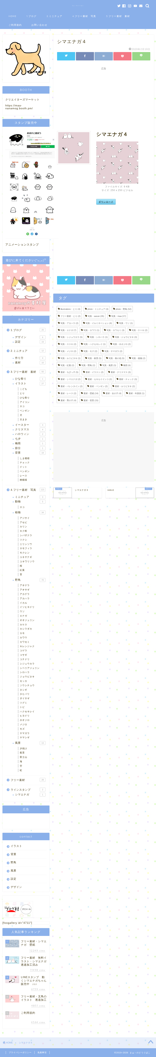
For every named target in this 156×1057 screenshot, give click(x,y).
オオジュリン (27, 620)
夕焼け (23, 748)
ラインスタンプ (27, 789)
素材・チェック (128, 379)
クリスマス (29, 429)
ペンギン (25, 410)
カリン (23, 526)
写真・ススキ (68, 344)
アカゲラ (25, 594)
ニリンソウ (26, 544)
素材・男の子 (68, 400)
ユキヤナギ (26, 557)
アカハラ (25, 598)
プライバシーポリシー (20, 1052)
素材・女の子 (113, 393)
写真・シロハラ (99, 337)
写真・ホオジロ (122, 344)
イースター (29, 424)
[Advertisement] (103, 98)
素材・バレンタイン (71, 386)
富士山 (23, 757)
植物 (29, 512)
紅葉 (22, 570)
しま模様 (25, 458)
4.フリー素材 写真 (84, 16)
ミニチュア (29, 497)
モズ (22, 729)
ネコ (22, 406)
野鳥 (29, 579)
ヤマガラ (25, 733)
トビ (22, 707)
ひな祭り (29, 378)
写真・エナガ (68, 330)
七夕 (29, 438)
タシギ (23, 689)
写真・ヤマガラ (113, 351)
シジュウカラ (27, 663)
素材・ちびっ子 (69, 372)
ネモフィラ (26, 548)
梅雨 (127, 365)
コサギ (23, 655)
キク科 (23, 531)
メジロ (23, 724)
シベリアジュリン (30, 668)
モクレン (25, 552)
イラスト (29, 383)
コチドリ (25, 659)
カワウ (23, 637)
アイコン (25, 402)
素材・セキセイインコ (100, 379)
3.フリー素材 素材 (118, 16)
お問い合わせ (39, 24)
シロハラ (25, 672)
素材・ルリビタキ (125, 386)
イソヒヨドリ (27, 607)
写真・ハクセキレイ (95, 344)
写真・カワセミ (115, 330)
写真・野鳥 (88, 365)
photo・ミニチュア (98, 309)
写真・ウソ (126, 323)
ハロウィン (29, 434)
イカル (23, 603)
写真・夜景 (94, 358)
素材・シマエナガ (70, 379)
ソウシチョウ (27, 685)
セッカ (23, 681)
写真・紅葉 (67, 365)
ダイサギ (25, 698)
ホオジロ (25, 720)
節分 (29, 448)
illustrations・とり (70, 309)
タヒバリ (25, 694)
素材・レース (68, 393)
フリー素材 (27, 780)
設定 (29, 341)
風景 (29, 742)
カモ (22, 633)
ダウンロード (106, 201)
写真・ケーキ (139, 330)
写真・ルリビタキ (70, 358)
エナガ (23, 615)
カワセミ (25, 642)
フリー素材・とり (70, 316)
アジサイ (25, 518)
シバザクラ (26, 535)
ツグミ (23, 702)
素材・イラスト (94, 372)
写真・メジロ (68, 351)
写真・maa (118, 316)
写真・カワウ (91, 330)
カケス (23, 624)
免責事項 (42, 1052)
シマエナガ (29, 794)
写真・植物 (138, 358)
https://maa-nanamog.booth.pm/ (19, 107)
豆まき (23, 419)
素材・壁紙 (91, 393)
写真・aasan (96, 316)
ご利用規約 (15, 24)
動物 (29, 501)
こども (23, 389)
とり (22, 393)
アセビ (23, 522)
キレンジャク (27, 646)
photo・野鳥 (123, 309)
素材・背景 (91, 400)
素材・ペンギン (99, 386)
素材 (29, 362)
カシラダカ (26, 628)
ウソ (22, 611)
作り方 (29, 358)
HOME (13, 16)
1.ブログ (32, 16)
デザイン (29, 337)
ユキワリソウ (27, 561)
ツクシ (23, 539)
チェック (25, 462)
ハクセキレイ (27, 711)
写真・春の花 (116, 358)
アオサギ (25, 589)
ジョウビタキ (27, 676)
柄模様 (23, 480)
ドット (23, 467)
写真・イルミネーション (99, 323)
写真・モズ (90, 351)
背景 (29, 452)
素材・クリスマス (121, 372)
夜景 (22, 752)
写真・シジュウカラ (71, 337)
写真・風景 (109, 365)
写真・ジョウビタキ (126, 337)
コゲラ (23, 650)
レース (23, 475)
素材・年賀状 (136, 393)
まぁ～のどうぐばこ (78, 5)
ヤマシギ (25, 737)
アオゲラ (25, 585)
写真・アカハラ (69, 323)
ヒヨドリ (25, 715)
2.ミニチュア (54, 16)
